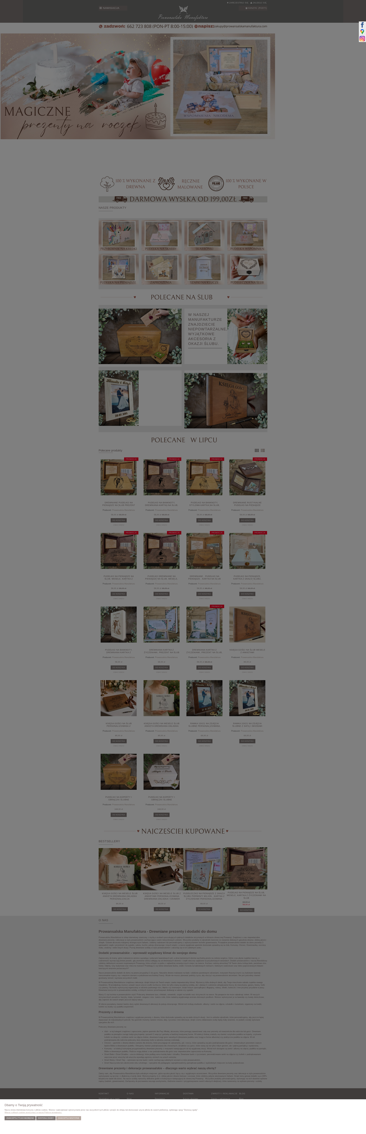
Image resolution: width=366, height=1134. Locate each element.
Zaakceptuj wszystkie (68, 1118)
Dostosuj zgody (46, 1118)
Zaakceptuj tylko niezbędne (20, 1118)
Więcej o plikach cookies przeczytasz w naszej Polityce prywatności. (33, 1112)
